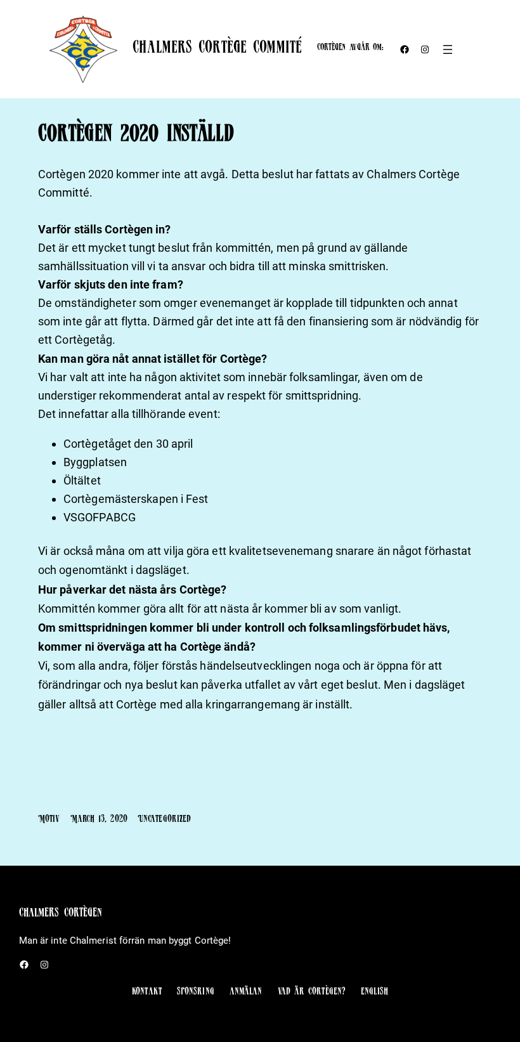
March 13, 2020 (98, 820)
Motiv (49, 820)
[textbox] (260, 787)
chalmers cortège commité (217, 49)
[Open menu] (447, 49)
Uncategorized (164, 820)
